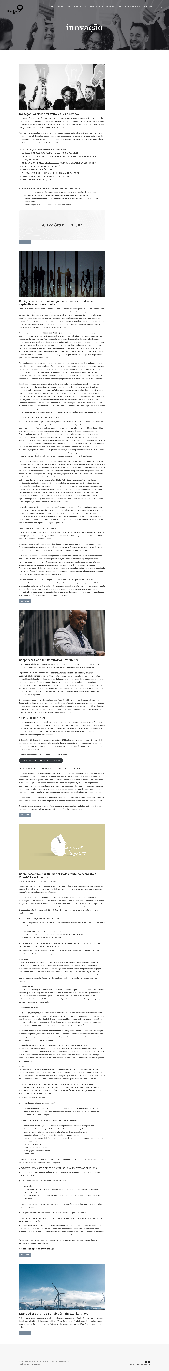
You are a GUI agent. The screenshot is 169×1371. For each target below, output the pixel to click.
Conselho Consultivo (27, 703)
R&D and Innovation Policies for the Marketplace (53, 1313)
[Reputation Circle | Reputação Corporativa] (14, 9)
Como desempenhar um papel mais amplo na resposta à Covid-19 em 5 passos (57, 875)
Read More (25, 242)
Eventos (148, 7)
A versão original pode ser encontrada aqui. (37, 1249)
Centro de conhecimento (102, 7)
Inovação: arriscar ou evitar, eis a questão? (49, 114)
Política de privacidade (29, 1364)
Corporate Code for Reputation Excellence (49, 660)
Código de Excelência (129, 7)
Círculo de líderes (76, 7)
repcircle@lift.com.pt (140, 1364)
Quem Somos (57, 7)
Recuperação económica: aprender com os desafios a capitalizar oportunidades (56, 302)
